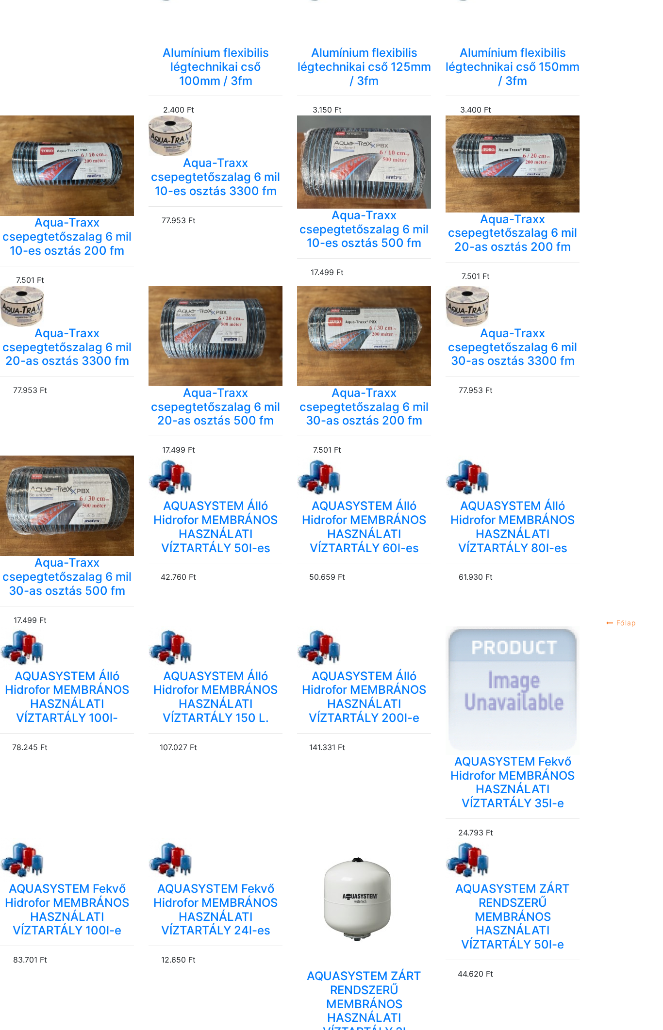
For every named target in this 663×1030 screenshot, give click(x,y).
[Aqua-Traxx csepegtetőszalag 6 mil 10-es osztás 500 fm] (364, 161)
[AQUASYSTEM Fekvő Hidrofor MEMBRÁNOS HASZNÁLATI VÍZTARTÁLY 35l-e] (513, 690)
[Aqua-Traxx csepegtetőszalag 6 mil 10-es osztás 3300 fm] (215, 135)
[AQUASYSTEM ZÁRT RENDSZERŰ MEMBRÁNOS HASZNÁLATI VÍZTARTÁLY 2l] (364, 903)
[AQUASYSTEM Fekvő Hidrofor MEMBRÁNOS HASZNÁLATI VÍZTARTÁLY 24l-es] (215, 860)
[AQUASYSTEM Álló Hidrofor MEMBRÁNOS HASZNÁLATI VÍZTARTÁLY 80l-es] (513, 477)
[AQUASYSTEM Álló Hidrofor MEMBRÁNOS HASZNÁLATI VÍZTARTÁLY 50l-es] (215, 477)
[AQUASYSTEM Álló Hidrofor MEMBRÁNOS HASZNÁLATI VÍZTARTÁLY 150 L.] (215, 648)
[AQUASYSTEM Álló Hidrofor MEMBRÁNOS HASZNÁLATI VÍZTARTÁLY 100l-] (67, 648)
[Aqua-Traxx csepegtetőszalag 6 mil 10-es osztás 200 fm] (67, 165)
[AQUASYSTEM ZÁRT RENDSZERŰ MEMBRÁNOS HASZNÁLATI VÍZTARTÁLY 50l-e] (513, 860)
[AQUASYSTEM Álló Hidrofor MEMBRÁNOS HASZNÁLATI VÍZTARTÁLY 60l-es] (364, 477)
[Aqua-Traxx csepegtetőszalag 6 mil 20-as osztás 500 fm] (215, 336)
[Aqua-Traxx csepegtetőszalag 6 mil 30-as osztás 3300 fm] (513, 306)
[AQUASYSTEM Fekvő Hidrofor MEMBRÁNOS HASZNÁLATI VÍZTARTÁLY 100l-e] (67, 860)
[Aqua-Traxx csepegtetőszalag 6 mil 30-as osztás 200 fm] (364, 336)
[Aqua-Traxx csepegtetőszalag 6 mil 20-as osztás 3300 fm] (67, 306)
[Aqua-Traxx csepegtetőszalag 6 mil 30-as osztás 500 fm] (67, 506)
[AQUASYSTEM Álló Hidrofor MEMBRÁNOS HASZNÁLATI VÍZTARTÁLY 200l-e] (364, 648)
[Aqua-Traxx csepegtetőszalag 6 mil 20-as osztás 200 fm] (513, 163)
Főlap (625, 623)
